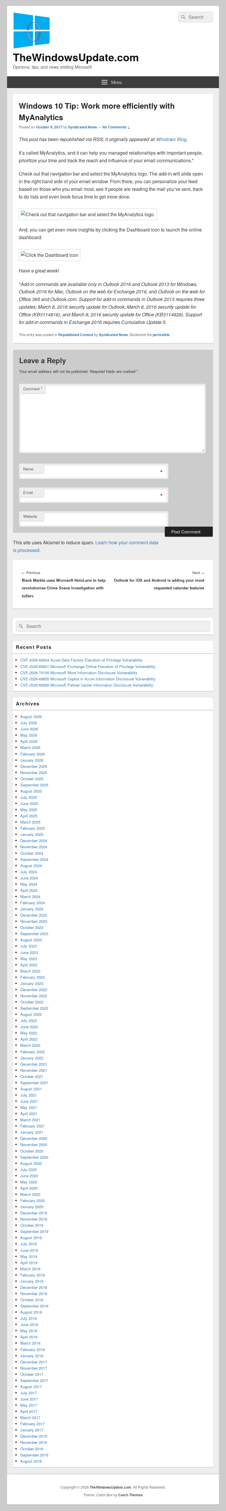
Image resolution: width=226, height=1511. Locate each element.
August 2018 (31, 1312)
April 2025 (28, 816)
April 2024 (28, 890)
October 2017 (31, 1374)
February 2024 (32, 902)
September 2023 (34, 933)
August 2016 (31, 1461)
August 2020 (31, 1163)
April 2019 (28, 1262)
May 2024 (28, 884)
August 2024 (31, 865)
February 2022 (32, 1051)
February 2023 (32, 977)
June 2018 (29, 1324)
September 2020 (34, 1157)
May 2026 (28, 735)
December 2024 (33, 840)
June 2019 (29, 1250)
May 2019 (28, 1256)
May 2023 (28, 958)
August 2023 (31, 940)
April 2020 (28, 1188)
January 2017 (31, 1430)
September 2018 (34, 1306)
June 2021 (29, 1101)
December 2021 (33, 1064)
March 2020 (30, 1194)
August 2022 (31, 1014)
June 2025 (29, 803)
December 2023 (33, 915)
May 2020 (28, 1182)
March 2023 (30, 971)
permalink (161, 334)
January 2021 (31, 1132)
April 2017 (28, 1411)
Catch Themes (130, 1494)
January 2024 (31, 909)
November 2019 (33, 1219)
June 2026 (29, 729)
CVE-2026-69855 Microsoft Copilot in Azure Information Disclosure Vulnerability (88, 679)
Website (30, 516)
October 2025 (31, 778)
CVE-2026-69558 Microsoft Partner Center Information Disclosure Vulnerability (86, 685)
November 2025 (33, 772)
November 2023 (33, 921)
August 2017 (31, 1386)
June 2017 (29, 1399)
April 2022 (28, 1039)
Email (28, 492)
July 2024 (28, 871)
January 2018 (31, 1355)
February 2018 (32, 1349)
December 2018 (33, 1287)
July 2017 (28, 1393)
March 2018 (30, 1343)
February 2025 (32, 828)
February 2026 (32, 754)
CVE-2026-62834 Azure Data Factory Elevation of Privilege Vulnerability (81, 660)
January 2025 (31, 834)
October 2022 (31, 1002)
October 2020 (31, 1151)
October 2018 (31, 1299)
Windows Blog (171, 139)
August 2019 (31, 1237)
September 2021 (34, 1082)
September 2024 (34, 859)
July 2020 (28, 1169)
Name (28, 469)
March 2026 (30, 747)
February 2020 (32, 1200)
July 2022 (28, 1020)
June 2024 (29, 878)
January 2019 (31, 1281)
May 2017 (28, 1405)
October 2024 (31, 853)
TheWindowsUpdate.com (76, 57)
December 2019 (33, 1213)
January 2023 (31, 983)
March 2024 (30, 896)
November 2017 (33, 1368)
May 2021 (28, 1107)
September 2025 (34, 785)
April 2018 (28, 1337)
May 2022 (28, 1033)
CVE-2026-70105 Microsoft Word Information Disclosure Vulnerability (78, 672)
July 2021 (28, 1095)
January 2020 (31, 1206)
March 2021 (30, 1119)
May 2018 (28, 1330)
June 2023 (29, 952)
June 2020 (29, 1175)
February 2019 (32, 1275)
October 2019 (31, 1225)
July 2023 (28, 946)
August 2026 (31, 716)
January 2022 (31, 1058)
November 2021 (33, 1070)
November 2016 (33, 1442)
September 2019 (34, 1231)
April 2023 (28, 965)
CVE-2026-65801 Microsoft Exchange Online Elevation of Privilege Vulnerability (88, 666)
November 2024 (33, 846)
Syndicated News (82, 127)
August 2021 (31, 1089)
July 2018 (28, 1318)
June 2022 (29, 1026)
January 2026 (31, 760)
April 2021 (28, 1113)
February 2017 (32, 1423)
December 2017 (33, 1362)
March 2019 (30, 1269)
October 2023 (31, 927)
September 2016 (34, 1455)
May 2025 (28, 809)
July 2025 (28, 797)
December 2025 (33, 766)
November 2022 (33, 995)
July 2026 (28, 722)
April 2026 (28, 741)
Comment (32, 388)
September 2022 (34, 1008)
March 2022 (30, 1045)
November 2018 (33, 1293)
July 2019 (28, 1244)
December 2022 (33, 989)
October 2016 (31, 1449)
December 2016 (33, 1436)
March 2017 (30, 1417)
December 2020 (33, 1138)
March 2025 (30, 822)
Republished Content (75, 334)
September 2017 (34, 1380)
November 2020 (33, 1144)
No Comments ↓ (116, 127)
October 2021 (31, 1076)
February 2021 (32, 1126)
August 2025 (31, 791)
